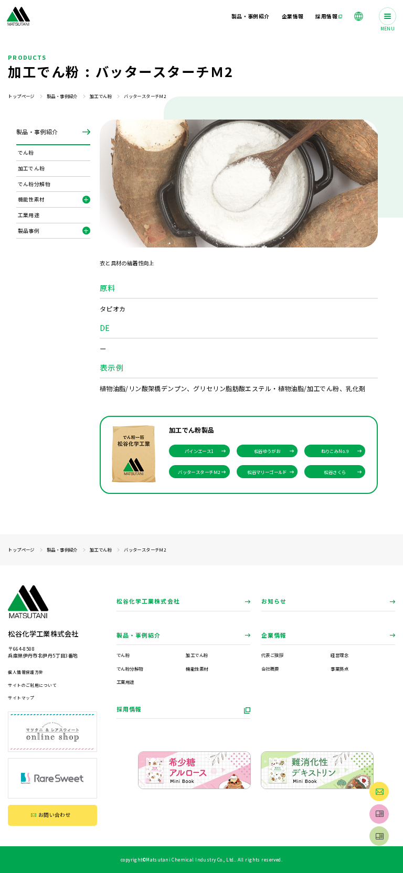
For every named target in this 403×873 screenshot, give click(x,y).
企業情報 (274, 635)
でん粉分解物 (129, 668)
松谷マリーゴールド (267, 472)
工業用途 (125, 681)
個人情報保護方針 (25, 672)
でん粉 (123, 655)
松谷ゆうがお (267, 451)
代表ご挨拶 (272, 655)
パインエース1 (199, 451)
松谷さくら (335, 472)
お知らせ (274, 601)
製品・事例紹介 (62, 96)
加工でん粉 (101, 96)
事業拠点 (339, 668)
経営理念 (339, 655)
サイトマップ (21, 697)
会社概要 (270, 668)
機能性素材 (197, 668)
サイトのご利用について (32, 685)
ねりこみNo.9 (335, 451)
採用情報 (129, 709)
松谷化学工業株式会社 (148, 601)
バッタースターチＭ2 (199, 472)
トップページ (21, 96)
